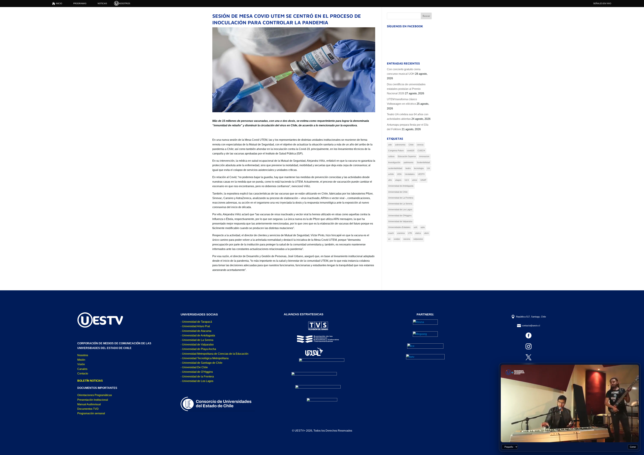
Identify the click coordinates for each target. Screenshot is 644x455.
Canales (82, 369)
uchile (391, 174)
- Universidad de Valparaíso (197, 344)
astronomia (400, 145)
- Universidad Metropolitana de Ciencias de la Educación (214, 353)
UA (428, 168)
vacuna (406, 239)
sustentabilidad (395, 168)
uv (389, 239)
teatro (408, 168)
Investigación (394, 162)
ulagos (398, 180)
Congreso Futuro (396, 150)
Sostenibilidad (423, 162)
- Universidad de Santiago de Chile (201, 362)
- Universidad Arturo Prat (195, 326)
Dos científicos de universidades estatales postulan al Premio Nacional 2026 (406, 89)
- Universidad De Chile (194, 367)
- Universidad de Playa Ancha (198, 349)
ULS (407, 180)
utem (426, 233)
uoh (415, 227)
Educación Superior (407, 156)
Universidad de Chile (398, 192)
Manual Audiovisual (89, 404)
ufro (390, 180)
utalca (418, 233)
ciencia (420, 145)
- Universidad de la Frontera (197, 376)
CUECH (421, 150)
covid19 (410, 150)
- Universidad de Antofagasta (198, 335)
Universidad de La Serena (400, 204)
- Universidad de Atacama (196, 331)
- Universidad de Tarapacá (196, 321)
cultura (391, 156)
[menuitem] (57, 3)
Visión (81, 364)
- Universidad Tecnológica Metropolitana (205, 358)
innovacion (424, 156)
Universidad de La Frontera (400, 198)
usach (391, 233)
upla (423, 227)
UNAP (423, 180)
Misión (81, 359)
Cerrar (633, 447)
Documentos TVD (88, 408)
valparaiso (418, 239)
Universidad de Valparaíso (400, 221)
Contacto (82, 373)
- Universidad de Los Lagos (197, 381)
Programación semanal (91, 413)
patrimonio (408, 162)
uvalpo (397, 239)
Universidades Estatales (399, 227)
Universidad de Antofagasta (400, 186)
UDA (399, 174)
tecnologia (419, 168)
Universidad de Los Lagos (400, 209)
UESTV (421, 174)
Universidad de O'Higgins (400, 215)
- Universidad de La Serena (197, 340)
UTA (410, 233)
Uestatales (410, 174)
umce (414, 180)
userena (401, 233)
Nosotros (82, 355)
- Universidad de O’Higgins (197, 371)
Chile (411, 145)
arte (390, 145)
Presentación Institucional (92, 399)
